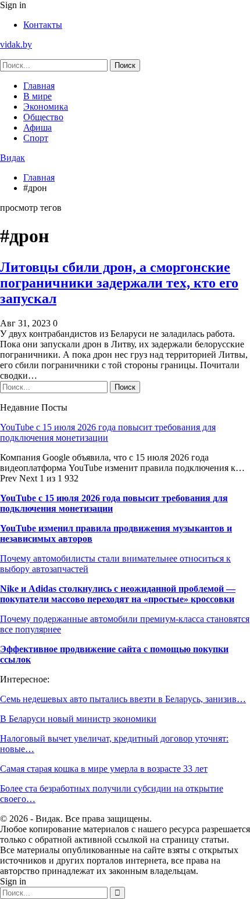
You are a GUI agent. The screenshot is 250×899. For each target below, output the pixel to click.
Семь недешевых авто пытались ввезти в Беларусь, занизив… (123, 699)
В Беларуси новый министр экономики (78, 719)
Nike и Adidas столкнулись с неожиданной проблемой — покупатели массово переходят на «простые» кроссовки (117, 594)
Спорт (35, 138)
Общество (43, 117)
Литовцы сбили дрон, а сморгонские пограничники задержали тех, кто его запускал (119, 283)
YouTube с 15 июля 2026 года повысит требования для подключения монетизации (108, 432)
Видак (12, 158)
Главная (39, 86)
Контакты (42, 25)
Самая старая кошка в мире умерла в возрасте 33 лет (104, 769)
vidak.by (16, 44)
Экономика (45, 107)
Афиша (37, 127)
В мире (37, 96)
